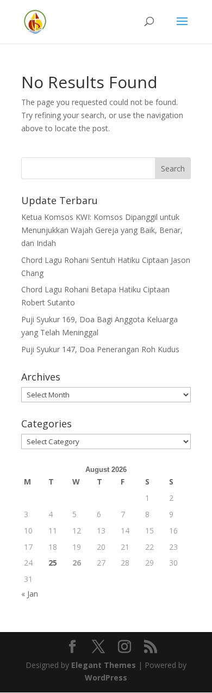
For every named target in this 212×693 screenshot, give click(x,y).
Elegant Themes (103, 665)
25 (52, 562)
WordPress (106, 677)
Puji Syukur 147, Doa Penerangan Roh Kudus (100, 349)
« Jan (29, 593)
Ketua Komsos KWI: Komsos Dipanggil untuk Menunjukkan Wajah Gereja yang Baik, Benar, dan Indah (102, 230)
